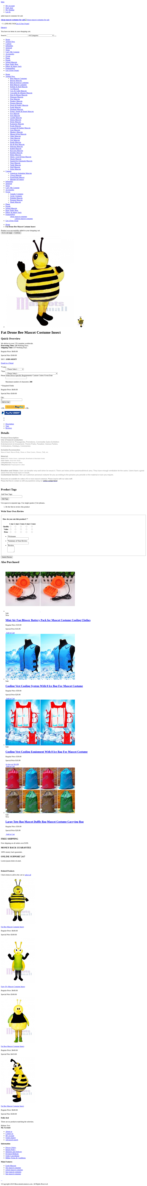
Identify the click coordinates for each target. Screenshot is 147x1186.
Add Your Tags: (6, 494)
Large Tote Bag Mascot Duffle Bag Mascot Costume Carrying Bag (45, 821)
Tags (7, 426)
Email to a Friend (7, 363)
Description (10, 424)
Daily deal (9, 8)
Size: (3, 371)
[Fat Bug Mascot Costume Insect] (18, 1042)
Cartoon (8, 44)
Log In (8, 12)
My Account (10, 6)
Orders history (11, 1138)
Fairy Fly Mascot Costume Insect (13, 987)
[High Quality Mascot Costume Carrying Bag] (40, 813)
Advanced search (12, 1140)
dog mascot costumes (13, 1168)
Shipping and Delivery (14, 1152)
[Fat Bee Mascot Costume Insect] (18, 923)
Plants (8, 58)
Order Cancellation (12, 1156)
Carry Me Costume (12, 52)
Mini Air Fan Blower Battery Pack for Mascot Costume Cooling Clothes (48, 620)
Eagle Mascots (11, 1166)
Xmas (8, 50)
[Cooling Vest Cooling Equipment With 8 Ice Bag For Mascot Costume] (40, 745)
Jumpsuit (9, 48)
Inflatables (9, 46)
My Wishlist (10, 10)
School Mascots (11, 62)
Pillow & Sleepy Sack (13, 66)
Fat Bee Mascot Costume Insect (12, 927)
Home (8, 225)
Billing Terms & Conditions (16, 1158)
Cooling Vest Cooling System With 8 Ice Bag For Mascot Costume (44, 685)
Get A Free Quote (12, 221)
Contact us (9, 1134)
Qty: (2, 397)
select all (28, 875)
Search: (3, 35)
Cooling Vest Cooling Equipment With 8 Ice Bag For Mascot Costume (47, 751)
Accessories (10, 54)
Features (10, 68)
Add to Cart (10, 633)
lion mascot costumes (13, 1174)
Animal (10, 42)
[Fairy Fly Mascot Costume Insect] (18, 983)
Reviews (9, 428)
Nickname (11, 536)
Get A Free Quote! (22, 24)
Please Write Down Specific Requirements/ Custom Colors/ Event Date (27, 375)
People (8, 60)
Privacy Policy (11, 1148)
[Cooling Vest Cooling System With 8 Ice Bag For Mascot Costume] (40, 679)
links (2, 2)
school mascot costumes (14, 1170)
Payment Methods (12, 1154)
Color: (3, 367)
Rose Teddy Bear (12, 64)
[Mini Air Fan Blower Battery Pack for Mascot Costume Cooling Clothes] (40, 611)
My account (10, 1136)
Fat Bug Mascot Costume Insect (12, 1046)
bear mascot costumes (13, 1172)
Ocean (8, 56)
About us (9, 1132)
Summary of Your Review (17, 541)
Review (10, 545)
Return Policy (11, 1150)
